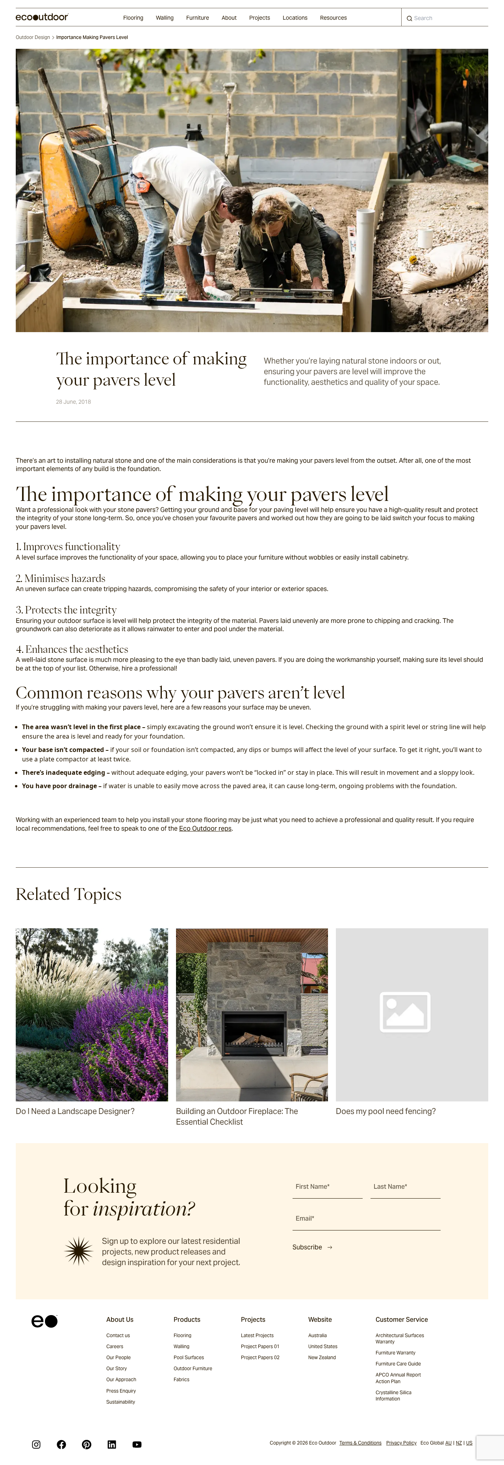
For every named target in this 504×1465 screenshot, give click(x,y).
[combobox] (445, 17)
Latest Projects (257, 1335)
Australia (317, 1335)
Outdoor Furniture (193, 1368)
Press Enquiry (121, 1391)
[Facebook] (61, 1444)
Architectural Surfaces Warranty (400, 1338)
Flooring (133, 17)
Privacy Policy (401, 1443)
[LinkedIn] (112, 1444)
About (229, 17)
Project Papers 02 (260, 1357)
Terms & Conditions (360, 1443)
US (469, 1443)
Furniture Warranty (395, 1353)
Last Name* (390, 1186)
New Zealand (322, 1357)
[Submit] (409, 20)
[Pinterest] (86, 1444)
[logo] (42, 16)
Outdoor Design (33, 37)
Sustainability (120, 1402)
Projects (259, 17)
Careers (114, 1346)
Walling (165, 17)
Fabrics (181, 1379)
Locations (295, 17)
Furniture (197, 17)
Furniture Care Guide (398, 1364)
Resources (333, 17)
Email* (305, 1218)
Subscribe (307, 1247)
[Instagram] (36, 1444)
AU (448, 1443)
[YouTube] (137, 1444)
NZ (459, 1443)
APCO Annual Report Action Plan (398, 1378)
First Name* (313, 1186)
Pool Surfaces (189, 1357)
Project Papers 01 (260, 1346)
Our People (118, 1357)
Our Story (116, 1368)
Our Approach (121, 1379)
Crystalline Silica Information (393, 1395)
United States (322, 1346)
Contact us (118, 1335)
